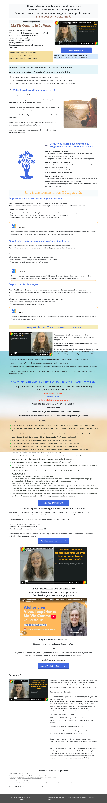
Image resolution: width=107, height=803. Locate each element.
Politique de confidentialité (56, 797)
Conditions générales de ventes (76, 797)
